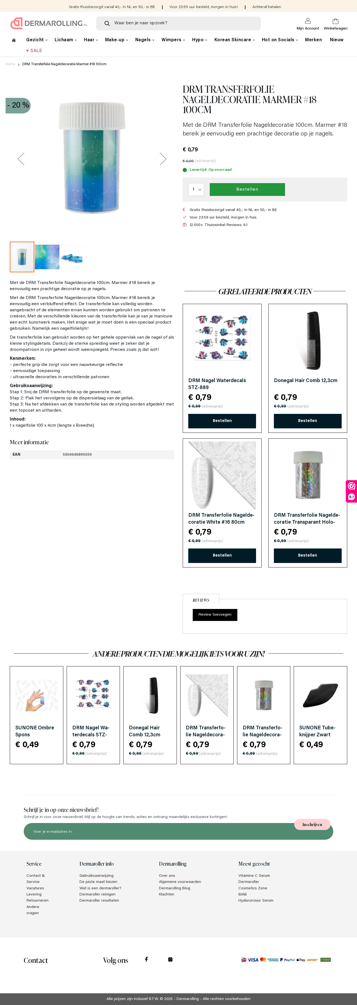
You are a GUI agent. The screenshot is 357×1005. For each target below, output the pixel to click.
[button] (21, 159)
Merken (313, 40)
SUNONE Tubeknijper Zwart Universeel (317, 735)
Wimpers (172, 40)
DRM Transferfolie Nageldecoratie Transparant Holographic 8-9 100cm (307, 522)
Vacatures (35, 888)
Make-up (115, 40)
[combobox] (178, 23)
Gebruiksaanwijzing (96, 876)
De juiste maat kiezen (98, 882)
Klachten (166, 895)
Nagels (143, 40)
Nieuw (337, 40)
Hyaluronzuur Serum (255, 901)
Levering (34, 895)
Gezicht (35, 40)
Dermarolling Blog (174, 888)
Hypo (198, 40)
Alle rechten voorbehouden (226, 999)
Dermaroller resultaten (99, 901)
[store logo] (49, 23)
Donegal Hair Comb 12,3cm (305, 380)
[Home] (14, 41)
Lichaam (64, 40)
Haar (90, 40)
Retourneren (37, 901)
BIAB (242, 895)
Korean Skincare (233, 40)
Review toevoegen (215, 615)
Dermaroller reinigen (97, 895)
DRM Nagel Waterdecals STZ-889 (91, 735)
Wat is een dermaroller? (100, 888)
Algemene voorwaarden (180, 882)
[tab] (201, 599)
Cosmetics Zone (252, 888)
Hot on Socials (279, 40)
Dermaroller (248, 882)
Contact (36, 960)
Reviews (201, 600)
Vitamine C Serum (254, 876)
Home (10, 64)
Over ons (167, 876)
